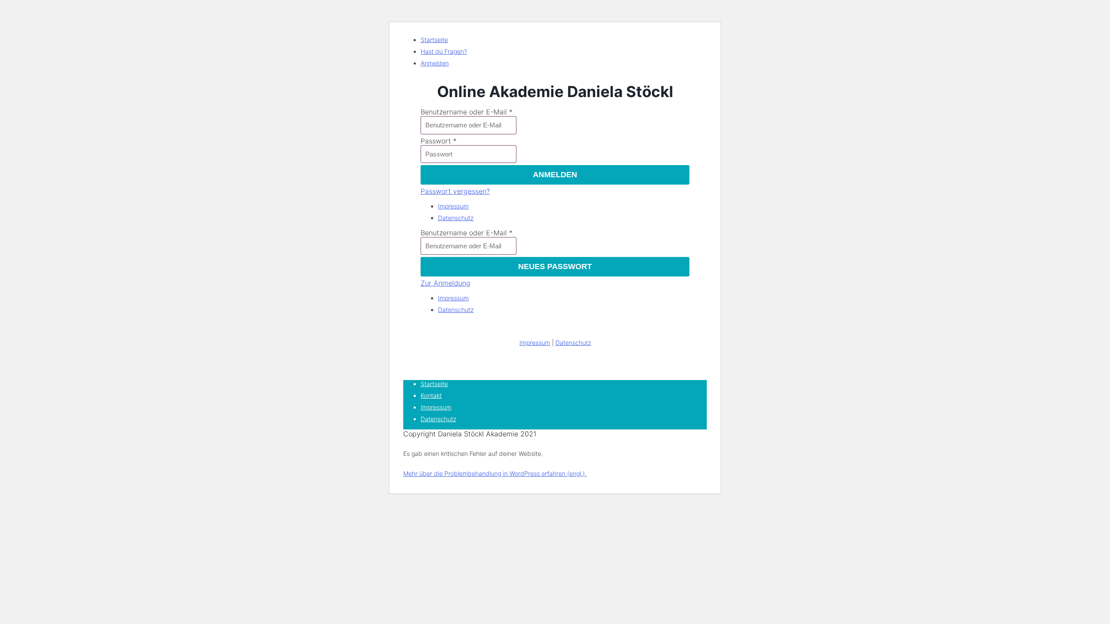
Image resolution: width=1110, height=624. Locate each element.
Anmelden (435, 63)
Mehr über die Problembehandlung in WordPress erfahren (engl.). (495, 473)
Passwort (436, 140)
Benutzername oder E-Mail (464, 111)
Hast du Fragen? (444, 51)
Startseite (434, 39)
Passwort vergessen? (455, 191)
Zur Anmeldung (445, 283)
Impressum (453, 206)
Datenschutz (455, 217)
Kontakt (431, 395)
